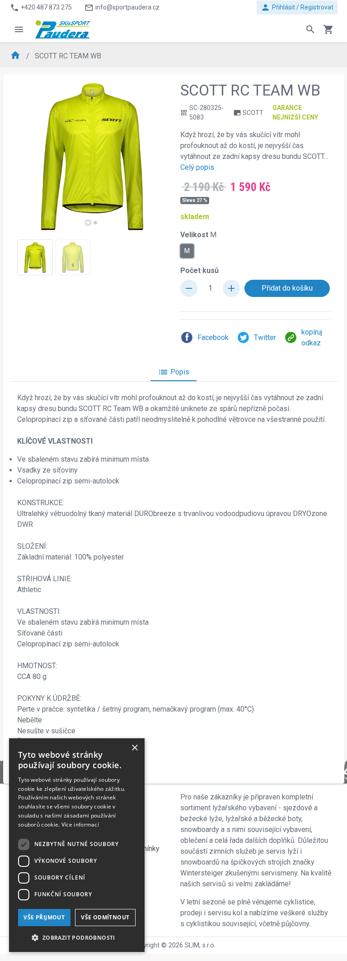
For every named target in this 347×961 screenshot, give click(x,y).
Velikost (198, 234)
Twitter (265, 337)
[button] (88, 223)
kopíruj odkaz (311, 337)
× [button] (134, 748)
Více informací (80, 824)
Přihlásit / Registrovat (297, 7)
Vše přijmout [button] (44, 917)
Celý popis (197, 167)
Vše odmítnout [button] (105, 917)
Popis (173, 372)
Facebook (213, 337)
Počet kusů (199, 270)
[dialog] (77, 845)
